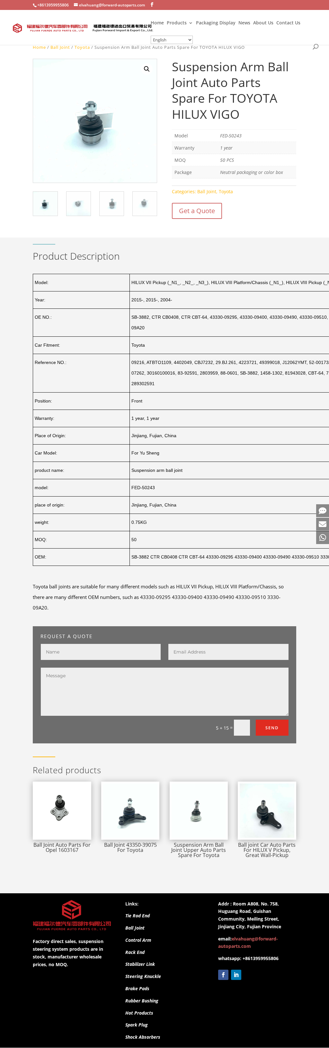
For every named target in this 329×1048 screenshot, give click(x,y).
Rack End (135, 952)
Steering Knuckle (143, 976)
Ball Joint (60, 47)
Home (157, 23)
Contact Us (288, 23)
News (244, 23)
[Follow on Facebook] (223, 975)
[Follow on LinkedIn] (236, 975)
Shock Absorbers (142, 1037)
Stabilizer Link (140, 964)
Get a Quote (197, 210)
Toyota (82, 47)
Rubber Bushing (141, 1001)
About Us (263, 23)
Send (272, 728)
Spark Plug (136, 1025)
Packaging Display (216, 23)
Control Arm (138, 940)
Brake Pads (137, 988)
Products (177, 23)
